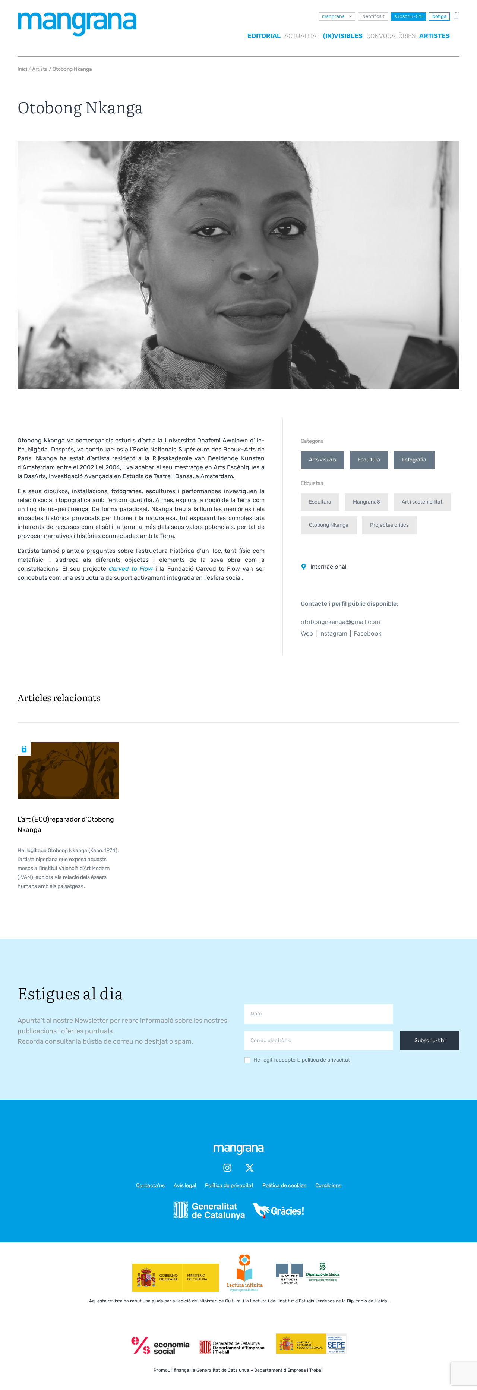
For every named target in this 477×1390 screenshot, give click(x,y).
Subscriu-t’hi (408, 16)
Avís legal (185, 1185)
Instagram (333, 633)
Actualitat (301, 36)
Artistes (434, 36)
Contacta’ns (150, 1185)
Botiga (439, 16)
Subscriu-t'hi (429, 1040)
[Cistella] (454, 15)
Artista (40, 69)
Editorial (264, 36)
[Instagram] (227, 1168)
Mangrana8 (366, 502)
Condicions (328, 1185)
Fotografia (414, 460)
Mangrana (333, 16)
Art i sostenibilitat (422, 502)
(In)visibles (343, 36)
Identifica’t (373, 16)
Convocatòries (391, 36)
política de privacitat (326, 1060)
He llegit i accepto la (301, 1060)
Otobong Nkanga (328, 525)
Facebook (368, 633)
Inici (22, 69)
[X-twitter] (250, 1168)
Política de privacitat (229, 1185)
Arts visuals (322, 460)
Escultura (369, 460)
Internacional (328, 566)
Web (307, 633)
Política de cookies (284, 1185)
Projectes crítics (389, 525)
